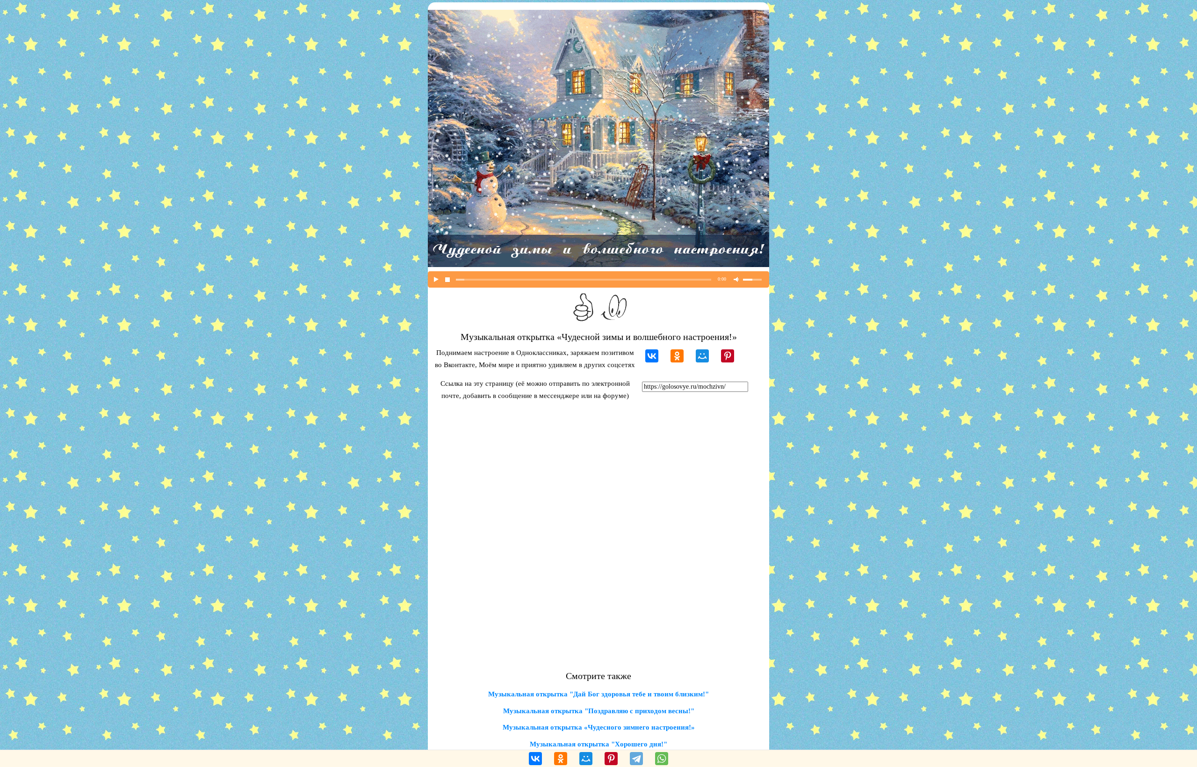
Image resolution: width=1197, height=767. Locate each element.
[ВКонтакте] (651, 355)
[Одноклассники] (677, 355)
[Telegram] (636, 758)
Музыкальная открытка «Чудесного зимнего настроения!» (599, 727)
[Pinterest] (727, 355)
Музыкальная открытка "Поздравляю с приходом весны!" (598, 711)
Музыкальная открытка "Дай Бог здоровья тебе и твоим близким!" (598, 694)
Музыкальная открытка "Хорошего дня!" (598, 744)
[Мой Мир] (702, 355)
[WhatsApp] (661, 758)
